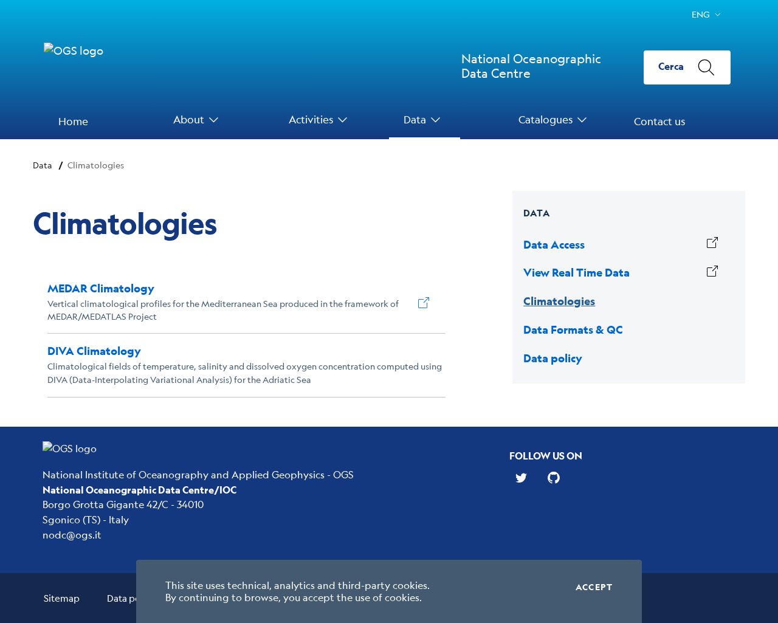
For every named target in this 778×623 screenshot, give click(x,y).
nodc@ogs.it (72, 534)
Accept (594, 587)
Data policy (131, 598)
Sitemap (62, 598)
